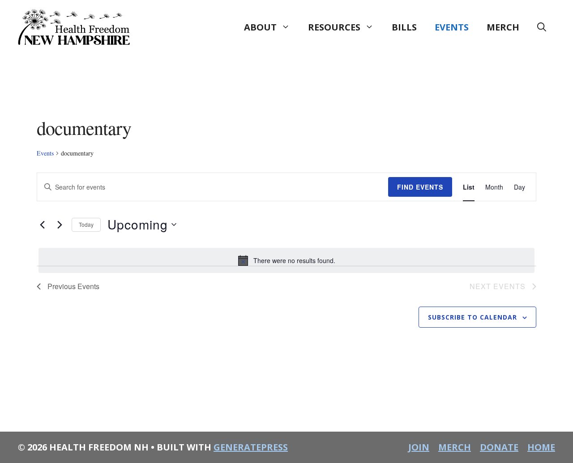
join (418, 447)
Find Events (420, 186)
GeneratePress (251, 447)
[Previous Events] (42, 224)
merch (503, 27)
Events (45, 153)
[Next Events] (59, 224)
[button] (541, 27)
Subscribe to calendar (472, 317)
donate (499, 447)
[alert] (286, 260)
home (541, 447)
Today (86, 224)
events (452, 27)
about (260, 27)
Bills (404, 27)
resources (334, 27)
